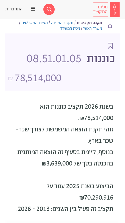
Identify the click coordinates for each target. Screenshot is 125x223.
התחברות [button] (14, 9)
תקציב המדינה (62, 23)
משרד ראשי (92, 28)
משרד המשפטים (34, 23)
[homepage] (106, 9)
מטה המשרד (70, 28)
